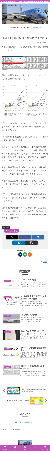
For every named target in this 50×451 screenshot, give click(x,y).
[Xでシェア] (12, 237)
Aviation (7, 227)
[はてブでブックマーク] (38, 237)
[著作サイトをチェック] (20, 254)
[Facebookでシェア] (25, 237)
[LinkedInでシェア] (18, 243)
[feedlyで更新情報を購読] (25, 254)
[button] (31, 243)
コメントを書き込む (26, 422)
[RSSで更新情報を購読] (30, 254)
